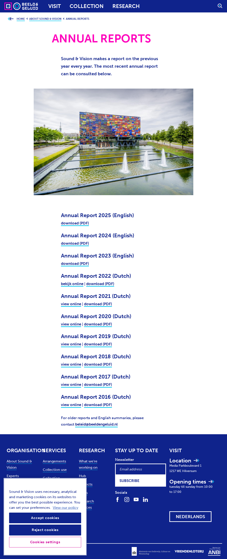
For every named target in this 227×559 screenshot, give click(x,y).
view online (71, 304)
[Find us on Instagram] (126, 499)
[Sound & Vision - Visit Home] (12, 6)
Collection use (55, 470)
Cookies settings (45, 542)
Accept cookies (45, 518)
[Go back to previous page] (10, 19)
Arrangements (54, 461)
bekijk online (72, 283)
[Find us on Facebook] (117, 499)
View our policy (65, 507)
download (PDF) (75, 223)
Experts (13, 476)
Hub (82, 476)
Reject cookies (45, 530)
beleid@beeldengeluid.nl (96, 424)
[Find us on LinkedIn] (145, 499)
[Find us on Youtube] (136, 499)
